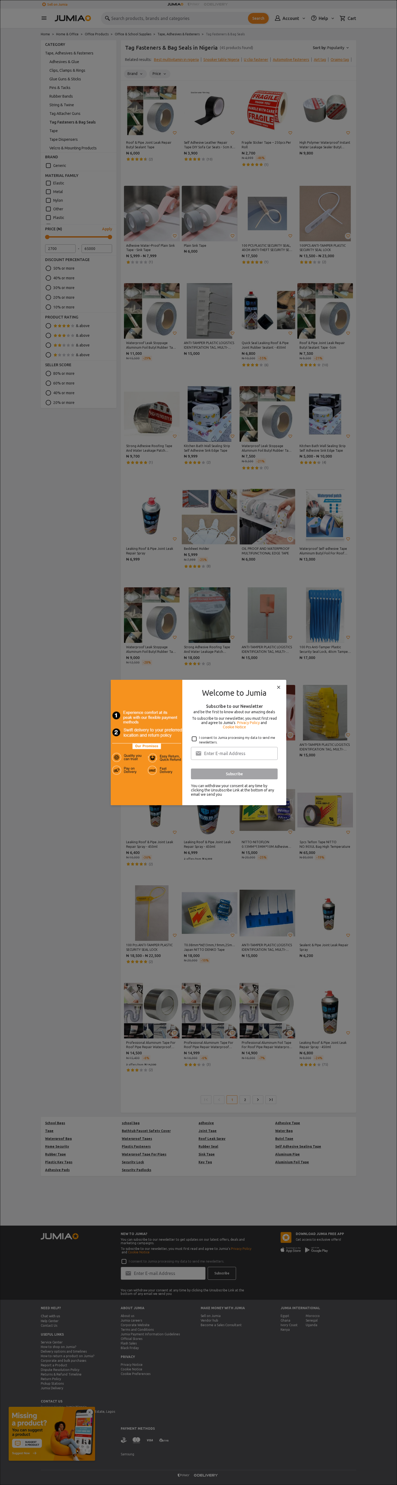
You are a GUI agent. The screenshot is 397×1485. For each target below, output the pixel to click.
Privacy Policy (248, 723)
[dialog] (198, 742)
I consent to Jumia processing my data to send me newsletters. (237, 740)
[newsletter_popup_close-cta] (278, 687)
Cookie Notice (234, 727)
